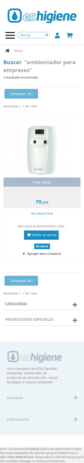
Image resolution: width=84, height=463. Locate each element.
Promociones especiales (29, 319)
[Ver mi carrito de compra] (73, 36)
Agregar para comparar (44, 254)
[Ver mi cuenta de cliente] (57, 36)
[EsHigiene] (42, 15)
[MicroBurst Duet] (42, 149)
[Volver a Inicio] (7, 51)
